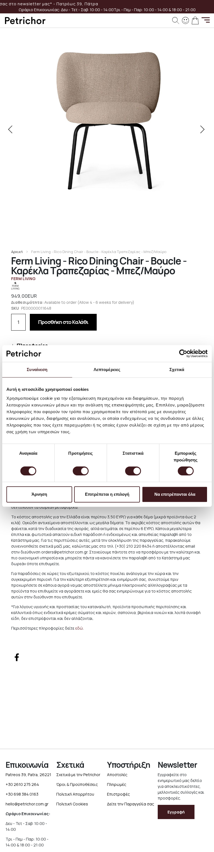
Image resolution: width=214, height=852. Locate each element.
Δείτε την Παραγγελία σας (130, 804)
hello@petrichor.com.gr (27, 804)
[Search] (175, 20)
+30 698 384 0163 (22, 794)
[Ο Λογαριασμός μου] (185, 20)
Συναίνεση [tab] (37, 369)
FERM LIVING (23, 278)
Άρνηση (39, 494)
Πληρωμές (116, 784)
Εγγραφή (176, 812)
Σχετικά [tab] (176, 369)
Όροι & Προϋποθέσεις (77, 784)
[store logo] (25, 20)
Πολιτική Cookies (72, 804)
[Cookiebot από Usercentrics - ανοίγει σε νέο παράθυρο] (183, 353)
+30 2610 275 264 (22, 784)
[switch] (81, 471)
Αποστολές (117, 774)
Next (201, 129)
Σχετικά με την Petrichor (78, 774)
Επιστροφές (118, 794)
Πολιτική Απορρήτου (75, 794)
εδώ (79, 628)
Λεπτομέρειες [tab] (107, 369)
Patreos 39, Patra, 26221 (28, 774)
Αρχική (17, 251)
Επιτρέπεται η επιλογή (107, 494)
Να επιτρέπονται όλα (174, 494)
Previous (13, 129)
